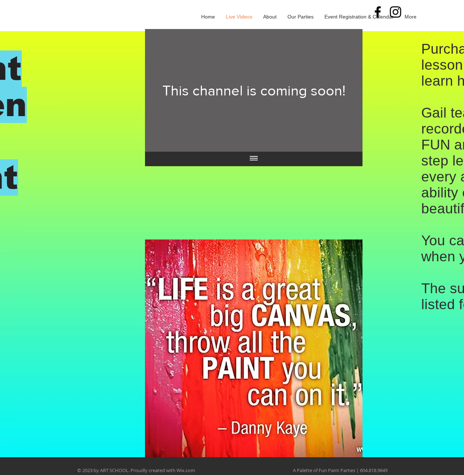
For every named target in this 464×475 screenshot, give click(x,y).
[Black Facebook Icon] (377, 12)
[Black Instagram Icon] (395, 12)
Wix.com (186, 470)
